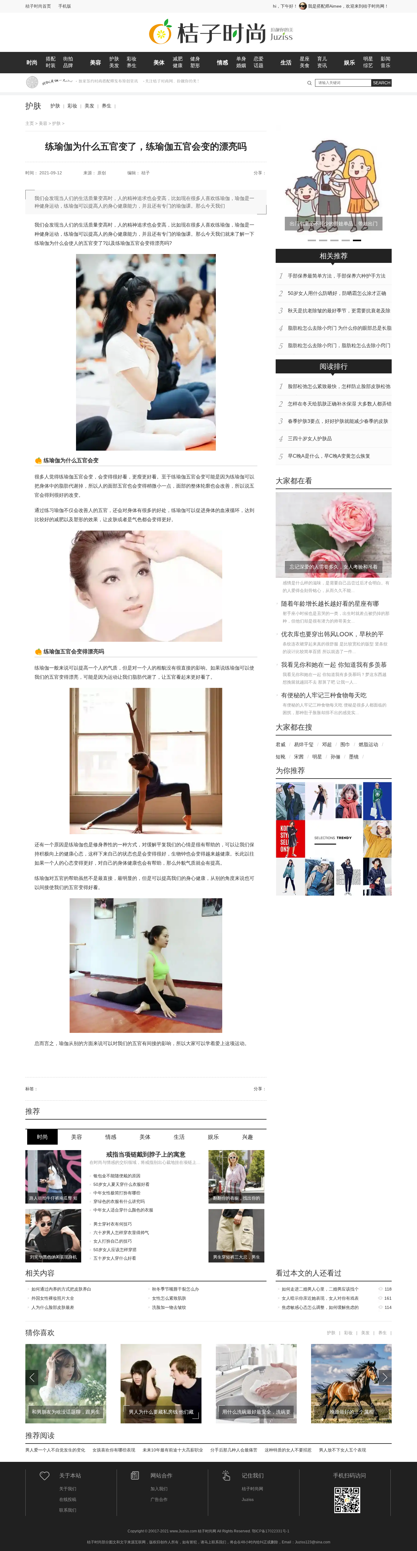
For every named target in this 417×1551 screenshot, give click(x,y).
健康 (178, 65)
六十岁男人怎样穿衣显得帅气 (121, 1232)
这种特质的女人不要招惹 (288, 1449)
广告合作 (159, 1499)
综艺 (368, 65)
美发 (114, 65)
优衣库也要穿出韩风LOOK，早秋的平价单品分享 (332, 635)
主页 (29, 123)
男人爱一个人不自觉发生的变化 (55, 1449)
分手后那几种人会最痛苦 (233, 1449)
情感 (222, 63)
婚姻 (241, 65)
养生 (131, 65)
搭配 (51, 58)
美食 (305, 65)
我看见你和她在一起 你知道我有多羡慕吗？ (334, 665)
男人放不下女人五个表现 (342, 1449)
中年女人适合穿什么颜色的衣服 (123, 1210)
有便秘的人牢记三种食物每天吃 (324, 695)
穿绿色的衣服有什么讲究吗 (119, 1201)
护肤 (114, 58)
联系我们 (67, 1510)
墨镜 (354, 756)
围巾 (345, 744)
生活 (286, 63)
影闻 (385, 58)
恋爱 (258, 58)
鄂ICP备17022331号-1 (270, 1531)
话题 (258, 65)
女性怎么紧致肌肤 (169, 1298)
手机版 (64, 6)
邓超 (327, 744)
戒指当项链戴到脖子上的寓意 (146, 1154)
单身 (241, 58)
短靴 (280, 756)
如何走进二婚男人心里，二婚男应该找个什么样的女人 (320, 1290)
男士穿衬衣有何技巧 (112, 1224)
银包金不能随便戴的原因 (116, 1175)
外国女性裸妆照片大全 (52, 1298)
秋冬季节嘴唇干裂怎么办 (175, 1289)
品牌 (68, 65)
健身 (195, 58)
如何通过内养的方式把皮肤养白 (61, 1289)
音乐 (385, 65)
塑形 (195, 65)
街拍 (68, 58)
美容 (95, 63)
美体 (159, 63)
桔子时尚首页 (38, 6)
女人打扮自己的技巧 (112, 1241)
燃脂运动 (368, 744)
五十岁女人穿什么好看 (114, 1258)
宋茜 (299, 756)
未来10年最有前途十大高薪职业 (173, 1449)
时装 (51, 65)
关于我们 (67, 1488)
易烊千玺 (304, 744)
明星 (368, 58)
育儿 (322, 58)
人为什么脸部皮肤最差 (52, 1307)
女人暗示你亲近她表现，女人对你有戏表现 (320, 1299)
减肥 (178, 58)
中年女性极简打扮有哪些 (116, 1192)
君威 (280, 744)
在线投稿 (67, 1499)
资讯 (322, 65)
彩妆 (131, 58)
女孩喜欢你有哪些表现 (113, 1449)
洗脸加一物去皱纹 (169, 1307)
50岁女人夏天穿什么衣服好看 (121, 1184)
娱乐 (349, 63)
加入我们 (159, 1488)
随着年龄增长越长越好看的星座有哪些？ (330, 604)
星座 (305, 58)
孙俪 (335, 756)
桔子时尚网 (252, 1488)
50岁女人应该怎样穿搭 (115, 1249)
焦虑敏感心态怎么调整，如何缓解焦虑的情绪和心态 (320, 1308)
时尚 (32, 63)
